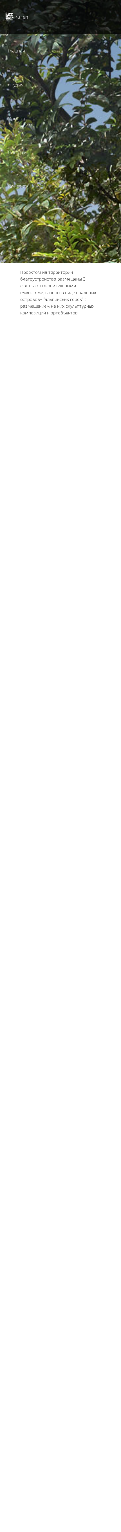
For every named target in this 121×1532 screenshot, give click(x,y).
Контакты (19, 186)
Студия (16, 84)
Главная (16, 51)
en (25, 17)
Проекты (18, 118)
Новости (17, 152)
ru (17, 17)
